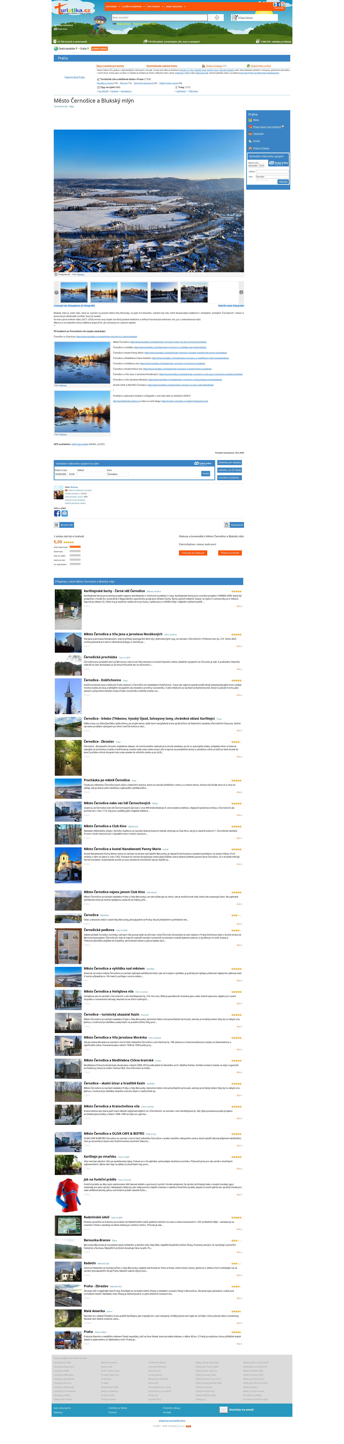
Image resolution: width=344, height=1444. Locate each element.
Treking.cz (201, 1399)
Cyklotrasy (181, 91)
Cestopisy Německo (64, 1374)
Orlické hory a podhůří (159, 1391)
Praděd (104, 1382)
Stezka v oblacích (109, 1391)
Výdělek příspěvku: (72, 494)
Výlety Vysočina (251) (253, 1378)
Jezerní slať (106, 1366)
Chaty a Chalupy (261, 148)
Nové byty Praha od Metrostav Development (259, 73)
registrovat (279, 7)
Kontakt (167, 1412)
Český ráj (152, 1395)
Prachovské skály (110, 1387)
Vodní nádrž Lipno (110, 1370)
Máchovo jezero (109, 1362)
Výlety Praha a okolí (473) (255, 1362)
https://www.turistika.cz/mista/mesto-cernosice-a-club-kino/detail (106, 337)
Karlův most (212, 70)
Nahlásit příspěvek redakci (75, 503)
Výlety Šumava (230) (206, 1374)
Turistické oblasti (157, 1362)
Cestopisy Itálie (61, 1370)
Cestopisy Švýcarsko (64, 1387)
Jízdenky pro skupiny (229, 462)
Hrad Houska (107, 1395)
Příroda (123, 83)
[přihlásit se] (279, 4)
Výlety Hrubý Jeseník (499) (209, 1382)
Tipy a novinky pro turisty (110, 65)
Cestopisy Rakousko (64, 1366)
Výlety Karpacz (250, 1387)
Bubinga (80, 274)
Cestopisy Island (62, 1395)
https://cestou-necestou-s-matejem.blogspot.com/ (185, 401)
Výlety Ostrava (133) (253, 1374)
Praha (63, 58)
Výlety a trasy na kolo (253, 1391)
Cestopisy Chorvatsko (65, 1391)
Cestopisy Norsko (63, 1382)
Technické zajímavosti (143, 83)
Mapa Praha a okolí (261, 65)
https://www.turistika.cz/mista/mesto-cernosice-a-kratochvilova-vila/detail (177, 369)
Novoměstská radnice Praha (162, 65)
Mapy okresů (123, 23)
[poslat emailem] (64, 513)
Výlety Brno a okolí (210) (255, 1366)
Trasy (181, 87)
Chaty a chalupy (214, 65)
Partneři (112, 1412)
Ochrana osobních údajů (255, 1399)
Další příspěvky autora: (74, 497)
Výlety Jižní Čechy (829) (207, 1366)
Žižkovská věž (202, 73)
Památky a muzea (105, 83)
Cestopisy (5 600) (62, 1362)
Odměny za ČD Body (229, 470)
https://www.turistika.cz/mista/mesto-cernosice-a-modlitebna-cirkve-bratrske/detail (190, 358)
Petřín (187, 73)
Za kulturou (126, 91)
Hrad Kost (106, 1378)
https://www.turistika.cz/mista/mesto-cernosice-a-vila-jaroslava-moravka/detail (185, 380)
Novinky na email (241, 1409)
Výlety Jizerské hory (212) (208, 1378)
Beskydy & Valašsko (158, 1378)
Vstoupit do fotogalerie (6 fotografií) (74, 305)
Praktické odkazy (171, 1407)
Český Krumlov (108, 1399)
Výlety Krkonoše (204, 1387)
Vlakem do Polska (63, 1399)
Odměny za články (117, 1407)
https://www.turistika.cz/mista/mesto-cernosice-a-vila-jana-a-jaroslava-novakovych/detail (200, 374)
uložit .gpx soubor (80, 444)
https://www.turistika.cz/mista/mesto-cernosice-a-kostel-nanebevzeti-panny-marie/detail (185, 353)
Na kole (114, 91)
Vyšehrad (179, 73)
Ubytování (258, 133)
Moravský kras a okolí (159, 1387)
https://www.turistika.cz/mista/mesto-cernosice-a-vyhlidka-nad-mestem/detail (170, 347)
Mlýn (71, 106)
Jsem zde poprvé (62, 1407)
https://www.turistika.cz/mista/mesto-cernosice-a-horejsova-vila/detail (172, 363)
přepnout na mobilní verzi (172, 1420)
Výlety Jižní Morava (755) (255, 1382)
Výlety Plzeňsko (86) (253, 1370)
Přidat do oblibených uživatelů (79, 490)
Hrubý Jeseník (155, 1374)
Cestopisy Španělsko (64, 1378)
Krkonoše (153, 1382)
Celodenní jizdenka (228, 477)
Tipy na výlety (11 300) (144, 23)
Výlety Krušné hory (205, 1391)
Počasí (256, 140)
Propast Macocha (110, 1374)
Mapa (256, 119)
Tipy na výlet (107, 87)
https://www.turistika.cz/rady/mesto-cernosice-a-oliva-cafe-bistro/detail (181, 385)
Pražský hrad (200, 70)
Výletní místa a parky (168, 83)
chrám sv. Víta (187, 70)
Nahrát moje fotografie (231, 305)
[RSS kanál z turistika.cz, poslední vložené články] (188, 1426)
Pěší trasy (193, 91)
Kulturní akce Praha (75, 77)
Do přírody (103, 91)
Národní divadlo (226, 70)
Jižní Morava (154, 1370)
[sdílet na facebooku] (57, 513)
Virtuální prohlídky (252, 1395)
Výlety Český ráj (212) (206, 1370)
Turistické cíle (61, 106)
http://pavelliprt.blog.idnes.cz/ (127, 401)
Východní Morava (157, 1366)
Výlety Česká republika (207, 1362)
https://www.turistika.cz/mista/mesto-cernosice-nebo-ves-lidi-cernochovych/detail (168, 342)
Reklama (58, 1412)
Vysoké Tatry (154, 1399)
